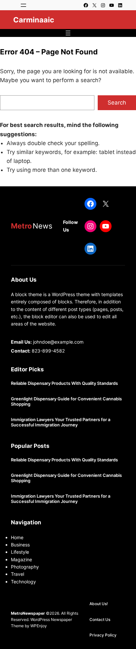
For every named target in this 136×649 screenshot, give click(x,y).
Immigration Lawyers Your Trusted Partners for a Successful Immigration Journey (60, 422)
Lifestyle (20, 552)
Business (20, 544)
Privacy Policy (103, 635)
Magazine (21, 559)
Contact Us (99, 619)
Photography (25, 567)
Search (117, 102)
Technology (23, 581)
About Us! (98, 603)
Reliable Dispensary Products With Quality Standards (64, 383)
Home (17, 537)
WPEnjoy (38, 625)
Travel (17, 574)
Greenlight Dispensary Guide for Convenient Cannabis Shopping (66, 401)
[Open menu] (23, 5)
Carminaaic (33, 19)
